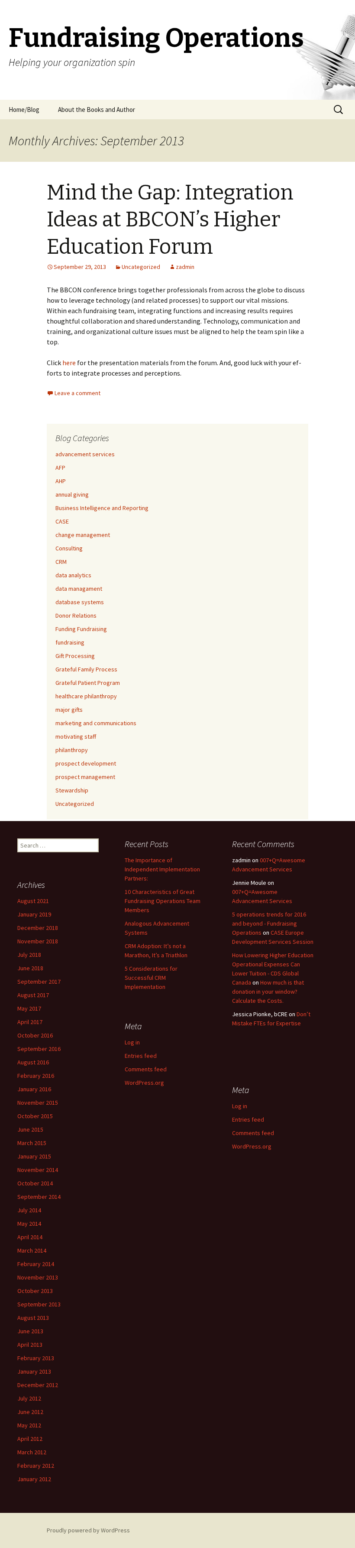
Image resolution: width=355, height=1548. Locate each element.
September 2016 (39, 1049)
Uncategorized (141, 267)
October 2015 (35, 1116)
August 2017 (33, 995)
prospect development (85, 763)
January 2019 (34, 914)
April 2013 (29, 1344)
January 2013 (34, 1371)
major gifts (69, 709)
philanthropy (71, 750)
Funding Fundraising (81, 629)
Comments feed (146, 1069)
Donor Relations (76, 615)
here (69, 362)
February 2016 (35, 1076)
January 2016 (34, 1089)
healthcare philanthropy (86, 696)
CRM (61, 562)
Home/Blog (24, 109)
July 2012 (29, 1398)
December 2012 (37, 1385)
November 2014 (37, 1170)
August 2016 (33, 1062)
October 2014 (35, 1183)
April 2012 (29, 1439)
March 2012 (31, 1452)
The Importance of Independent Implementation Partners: (162, 869)
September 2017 (39, 981)
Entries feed (141, 1056)
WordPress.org (144, 1083)
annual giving (72, 494)
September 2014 (39, 1197)
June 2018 (30, 968)
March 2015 (31, 1143)
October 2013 (35, 1291)
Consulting (69, 548)
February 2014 (35, 1264)
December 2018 (37, 928)
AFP (60, 467)
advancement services (85, 454)
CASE (62, 521)
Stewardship (71, 790)
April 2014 (29, 1237)
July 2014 (29, 1210)
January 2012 (34, 1479)
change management (82, 535)
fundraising (69, 642)
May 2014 (29, 1223)
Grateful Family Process (86, 669)
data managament (78, 588)
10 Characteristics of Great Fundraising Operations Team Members (162, 901)
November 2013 (37, 1277)
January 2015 (34, 1156)
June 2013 (30, 1331)
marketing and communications (95, 723)
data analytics (73, 575)
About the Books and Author (96, 109)
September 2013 (39, 1304)
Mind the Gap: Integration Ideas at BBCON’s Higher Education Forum (170, 219)
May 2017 (29, 1008)
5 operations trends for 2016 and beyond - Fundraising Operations (269, 923)
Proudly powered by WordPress (88, 1530)
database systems (79, 602)
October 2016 (35, 1035)
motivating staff (75, 736)
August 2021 (33, 901)
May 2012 (29, 1425)
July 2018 (29, 955)
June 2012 (30, 1412)
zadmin (185, 267)
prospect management (85, 777)
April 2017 (29, 1022)
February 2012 (35, 1465)
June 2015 (30, 1129)
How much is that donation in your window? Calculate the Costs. (268, 992)
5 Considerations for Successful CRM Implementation (151, 978)
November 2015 (37, 1102)
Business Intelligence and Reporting (101, 508)
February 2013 (35, 1358)
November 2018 (37, 941)
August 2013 (33, 1318)
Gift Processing (75, 656)
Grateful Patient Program (87, 683)
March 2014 (31, 1250)
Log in (132, 1042)
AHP (60, 481)
